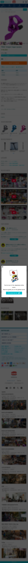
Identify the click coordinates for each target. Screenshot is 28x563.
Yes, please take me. (13, 293)
